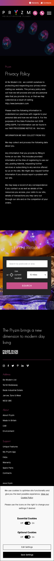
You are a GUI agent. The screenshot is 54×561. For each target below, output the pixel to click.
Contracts (47, 3)
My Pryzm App (9, 452)
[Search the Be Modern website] (35, 13)
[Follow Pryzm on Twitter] (13, 366)
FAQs (5, 457)
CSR (4, 426)
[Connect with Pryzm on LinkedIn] (22, 366)
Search (27, 285)
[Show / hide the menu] (49, 13)
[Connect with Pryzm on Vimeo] (27, 366)
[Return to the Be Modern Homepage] (16, 13)
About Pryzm (8, 415)
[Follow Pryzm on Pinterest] (18, 366)
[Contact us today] (42, 13)
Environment (8, 431)
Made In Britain (9, 420)
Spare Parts (8, 468)
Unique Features (10, 446)
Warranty (35, 3)
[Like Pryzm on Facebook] (8, 366)
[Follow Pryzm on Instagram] (4, 366)
